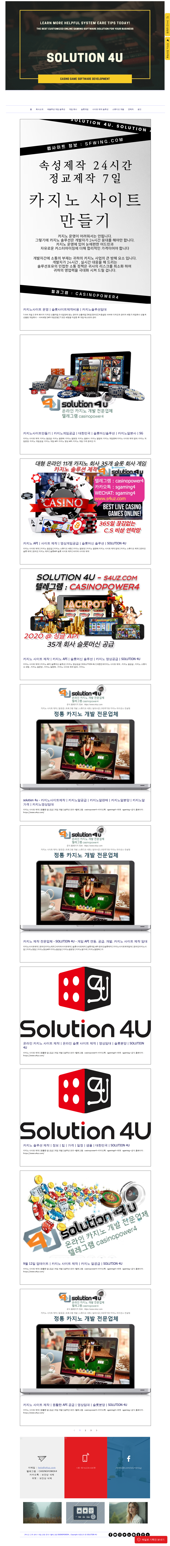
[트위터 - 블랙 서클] (124, 1535)
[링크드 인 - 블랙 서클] (129, 1535)
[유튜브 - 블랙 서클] (115, 1535)
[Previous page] (74, 1430)
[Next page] (96, 1430)
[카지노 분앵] (129, 1459)
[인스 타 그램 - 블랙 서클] (120, 1535)
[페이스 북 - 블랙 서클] (110, 1535)
